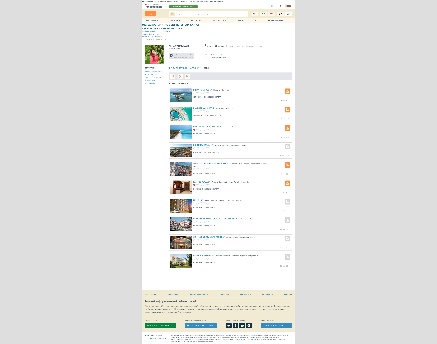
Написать (183, 61)
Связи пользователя (153, 78)
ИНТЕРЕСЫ (196, 20)
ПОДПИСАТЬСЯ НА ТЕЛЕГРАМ (202, 325)
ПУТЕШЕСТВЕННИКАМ (198, 294)
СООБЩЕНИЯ (175, 20)
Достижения (150, 83)
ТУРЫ (254, 20)
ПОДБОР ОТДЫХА (275, 20)
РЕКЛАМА (288, 294)
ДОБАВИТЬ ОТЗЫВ (183, 6)
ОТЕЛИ (240, 20)
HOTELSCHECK (151, 294)
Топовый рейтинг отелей (170, 301)
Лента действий (151, 75)
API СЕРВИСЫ (267, 294)
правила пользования (158, 339)
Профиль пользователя (154, 72)
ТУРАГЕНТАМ (245, 294)
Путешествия (150, 81)
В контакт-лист (173, 61)
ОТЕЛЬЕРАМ (224, 294)
